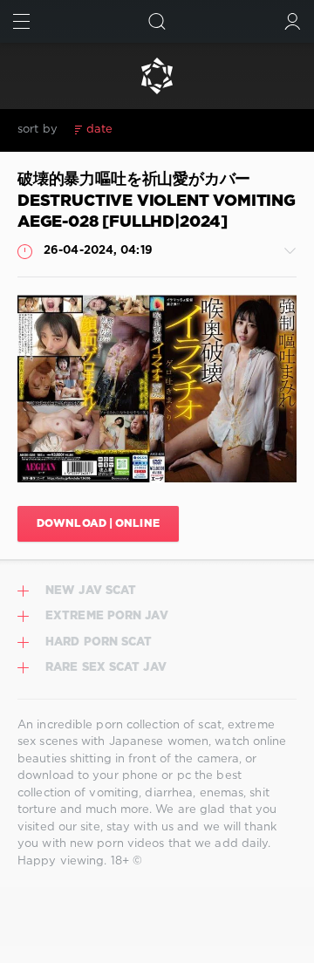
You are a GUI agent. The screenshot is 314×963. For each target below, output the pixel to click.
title (226, 129)
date (99, 129)
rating (143, 129)
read (187, 129)
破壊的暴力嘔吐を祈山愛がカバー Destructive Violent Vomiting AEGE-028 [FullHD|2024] (156, 201)
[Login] (292, 21)
